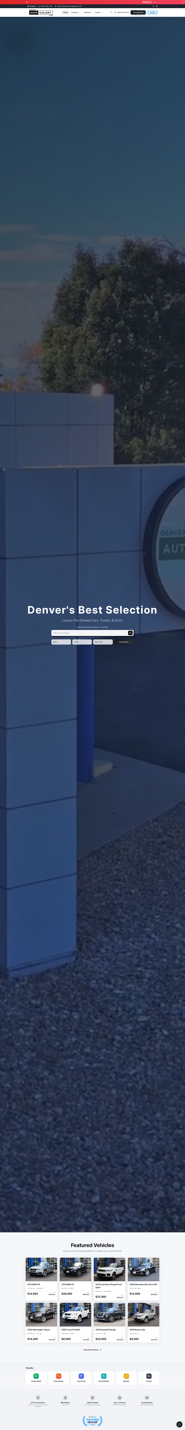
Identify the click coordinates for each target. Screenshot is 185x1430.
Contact (97, 12)
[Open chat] (179, 1424)
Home (65, 12)
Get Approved (138, 12)
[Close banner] (183, 2)
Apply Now (145, 2)
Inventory (74, 12)
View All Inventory (91, 1350)
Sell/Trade (87, 12)
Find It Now (123, 642)
